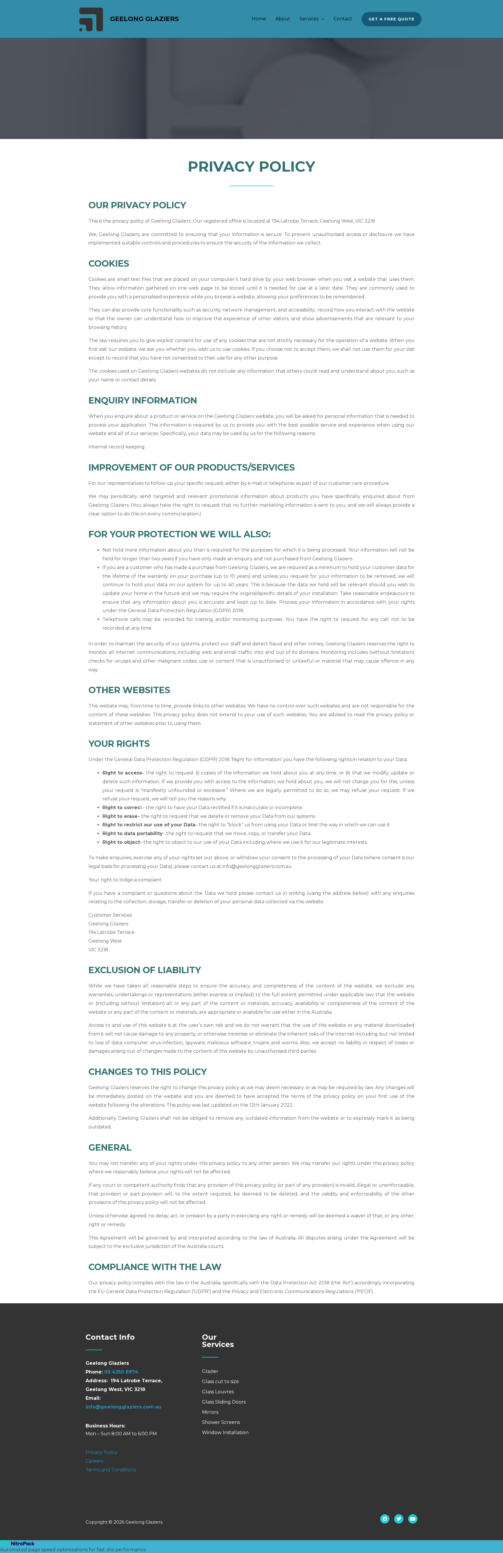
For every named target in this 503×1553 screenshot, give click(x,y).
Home (259, 19)
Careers (94, 1461)
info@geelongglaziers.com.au (123, 1407)
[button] (391, 19)
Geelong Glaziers (144, 19)
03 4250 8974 (121, 1372)
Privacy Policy (102, 1452)
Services (309, 19)
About (282, 19)
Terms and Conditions (111, 1470)
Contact (343, 19)
